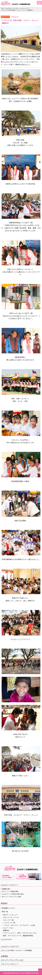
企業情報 (4, 956)
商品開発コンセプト (8, 908)
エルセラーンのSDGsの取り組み (13, 894)
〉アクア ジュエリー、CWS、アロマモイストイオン (19, 933)
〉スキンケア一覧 (8, 920)
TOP (2, 8)
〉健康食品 (5, 930)
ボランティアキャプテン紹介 (11, 897)
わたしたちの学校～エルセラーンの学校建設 (17, 950)
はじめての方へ (7, 939)
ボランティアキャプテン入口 (12, 960)
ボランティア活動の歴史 (10, 891)
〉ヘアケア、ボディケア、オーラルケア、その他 (18, 925)
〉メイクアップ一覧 (8, 923)
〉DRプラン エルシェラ (10, 915)
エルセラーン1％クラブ (10, 946)
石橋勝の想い (6, 889)
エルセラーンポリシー (9, 885)
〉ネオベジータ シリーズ (10, 917)
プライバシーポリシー (9, 964)
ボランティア (24, 8)
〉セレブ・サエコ (8, 928)
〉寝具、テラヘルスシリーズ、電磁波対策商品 (17, 935)
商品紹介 (4, 903)
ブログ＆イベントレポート (12, 8)
